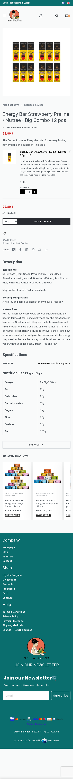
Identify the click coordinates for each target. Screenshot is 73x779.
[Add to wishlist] (4, 233)
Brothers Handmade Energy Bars (14, 494)
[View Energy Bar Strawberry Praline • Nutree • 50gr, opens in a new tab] (69, 151)
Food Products (11, 105)
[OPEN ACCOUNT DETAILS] (41, 16)
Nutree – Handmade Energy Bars (54, 363)
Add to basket (43, 221)
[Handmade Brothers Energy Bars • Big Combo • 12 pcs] (47, 476)
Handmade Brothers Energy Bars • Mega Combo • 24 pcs (14, 503)
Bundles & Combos (33, 105)
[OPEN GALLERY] (36, 62)
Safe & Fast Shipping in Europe (16, 3)
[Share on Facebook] (20, 249)
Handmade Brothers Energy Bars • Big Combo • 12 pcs (47, 503)
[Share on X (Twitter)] (13, 249)
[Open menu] (4, 16)
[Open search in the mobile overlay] (57, 15)
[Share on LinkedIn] (26, 249)
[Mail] (39, 249)
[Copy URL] (46, 249)
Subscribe (60, 695)
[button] (9, 157)
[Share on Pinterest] (33, 249)
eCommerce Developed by (28, 740)
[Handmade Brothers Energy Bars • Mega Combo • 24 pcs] (17, 476)
